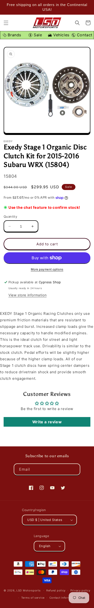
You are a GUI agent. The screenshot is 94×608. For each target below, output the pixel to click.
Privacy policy (80, 590)
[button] (6, 23)
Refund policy (56, 590)
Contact (84, 34)
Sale (37, 34)
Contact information (63, 597)
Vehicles (60, 34)
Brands (14, 34)
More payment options (47, 269)
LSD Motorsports (28, 590)
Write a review (47, 421)
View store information (27, 295)
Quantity (10, 216)
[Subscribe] (74, 469)
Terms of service (33, 597)
